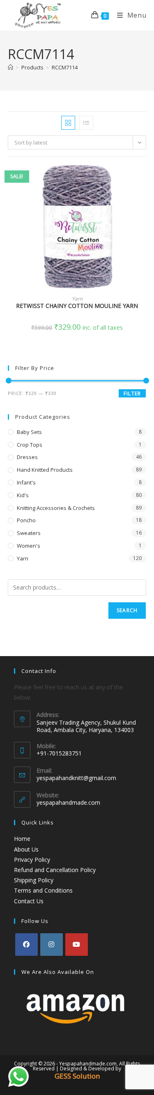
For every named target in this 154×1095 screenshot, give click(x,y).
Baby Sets (29, 432)
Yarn (77, 298)
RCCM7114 (65, 67)
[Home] (10, 67)
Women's (28, 545)
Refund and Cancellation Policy (55, 870)
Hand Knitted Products (45, 469)
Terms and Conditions (43, 890)
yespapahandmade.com (68, 802)
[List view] (86, 123)
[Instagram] (51, 944)
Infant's (26, 482)
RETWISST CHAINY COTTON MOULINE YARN (77, 306)
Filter (132, 393)
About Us (26, 849)
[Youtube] (76, 944)
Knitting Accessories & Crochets (56, 508)
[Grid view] (68, 123)
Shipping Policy (33, 880)
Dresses (27, 457)
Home (22, 838)
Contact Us (29, 901)
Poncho (26, 520)
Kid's (23, 495)
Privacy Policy (32, 859)
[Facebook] (26, 944)
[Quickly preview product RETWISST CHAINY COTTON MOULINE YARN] (144, 179)
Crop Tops (29, 444)
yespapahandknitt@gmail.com (76, 778)
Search (127, 610)
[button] (144, 201)
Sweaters (29, 533)
